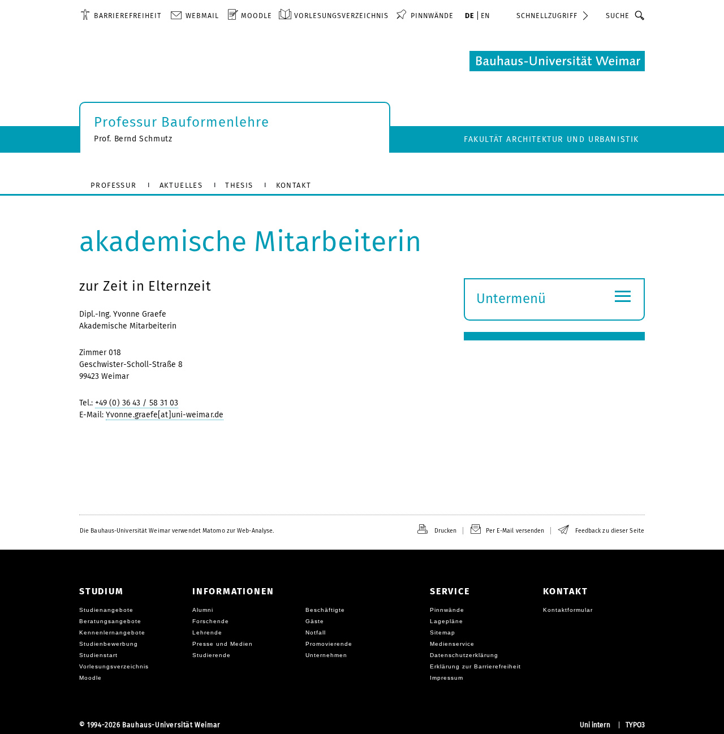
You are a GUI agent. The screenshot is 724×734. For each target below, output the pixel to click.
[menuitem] (121, 15)
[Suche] (640, 15)
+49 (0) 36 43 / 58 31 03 (136, 403)
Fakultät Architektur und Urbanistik (551, 139)
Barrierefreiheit (127, 15)
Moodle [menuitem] (256, 15)
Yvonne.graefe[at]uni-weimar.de (164, 415)
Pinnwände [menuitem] (432, 15)
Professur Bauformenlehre (181, 122)
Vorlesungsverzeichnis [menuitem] (341, 15)
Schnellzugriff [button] (547, 15)
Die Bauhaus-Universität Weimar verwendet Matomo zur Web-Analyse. (177, 530)
